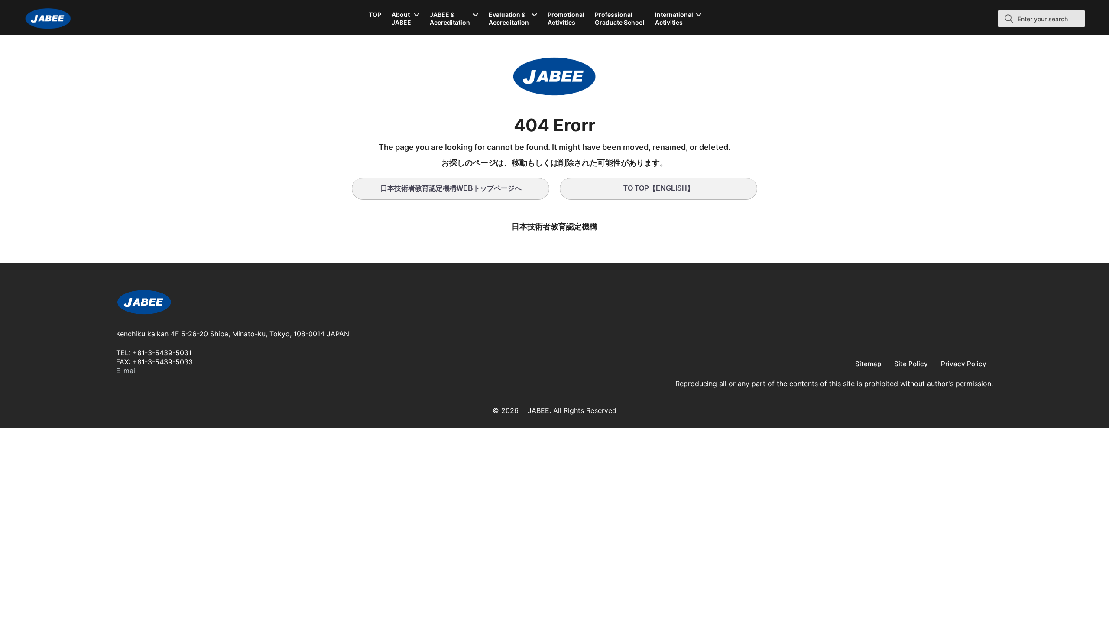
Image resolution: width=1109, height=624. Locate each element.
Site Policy (911, 364)
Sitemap (868, 364)
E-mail (126, 370)
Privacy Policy (963, 364)
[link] (144, 303)
